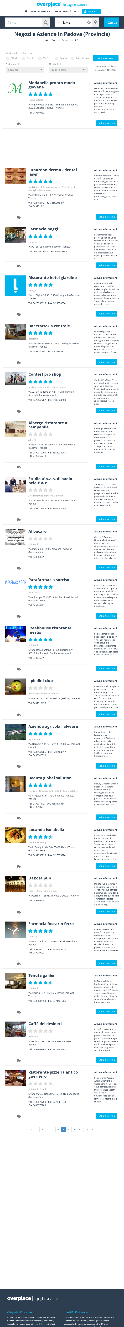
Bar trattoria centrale (49, 325)
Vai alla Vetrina (107, 123)
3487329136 (39, 703)
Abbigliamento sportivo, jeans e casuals (47, 387)
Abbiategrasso (95, 1320)
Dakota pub (39, 878)
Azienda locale (13, 1317)
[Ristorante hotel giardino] (15, 285)
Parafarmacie (34, 592)
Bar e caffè (33, 1036)
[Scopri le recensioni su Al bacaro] (19, 568)
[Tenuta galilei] (15, 981)
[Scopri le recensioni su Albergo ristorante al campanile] (19, 467)
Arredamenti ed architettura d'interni (46, 495)
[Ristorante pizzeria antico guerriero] (15, 1078)
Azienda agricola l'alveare (53, 726)
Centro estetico (70, 790)
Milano (104, 1324)
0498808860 (39, 1049)
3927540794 (59, 1049)
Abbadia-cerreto (71, 1317)
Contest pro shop (44, 374)
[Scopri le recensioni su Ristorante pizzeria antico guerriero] (19, 1116)
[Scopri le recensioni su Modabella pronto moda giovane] (19, 124)
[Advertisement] (60, 147)
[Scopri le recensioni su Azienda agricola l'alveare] (19, 767)
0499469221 (39, 605)
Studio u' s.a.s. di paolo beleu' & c (50, 480)
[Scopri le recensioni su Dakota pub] (19, 912)
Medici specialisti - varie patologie (44, 187)
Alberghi (32, 290)
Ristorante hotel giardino (52, 277)
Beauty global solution (50, 777)
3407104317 (59, 751)
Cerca (112, 22)
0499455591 (39, 657)
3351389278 (59, 949)
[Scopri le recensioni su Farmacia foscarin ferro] (19, 964)
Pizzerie (43, 1089)
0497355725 (39, 855)
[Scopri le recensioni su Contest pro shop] (19, 411)
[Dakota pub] (15, 884)
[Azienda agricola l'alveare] (15, 732)
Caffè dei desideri (45, 1023)
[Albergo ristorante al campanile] (15, 429)
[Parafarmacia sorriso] (15, 582)
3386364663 (59, 399)
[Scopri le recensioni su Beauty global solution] (19, 818)
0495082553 (39, 1000)
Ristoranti (33, 338)
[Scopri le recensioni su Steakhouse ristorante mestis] (19, 669)
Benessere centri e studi (49, 790)
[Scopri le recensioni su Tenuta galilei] (19, 1012)
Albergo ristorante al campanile (48, 425)
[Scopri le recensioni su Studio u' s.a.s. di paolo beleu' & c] (19, 520)
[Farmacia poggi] (15, 235)
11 (86, 1129)
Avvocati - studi (48, 1324)
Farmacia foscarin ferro (51, 923)
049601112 (39, 803)
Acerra (106, 1320)
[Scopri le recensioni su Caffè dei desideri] (19, 1061)
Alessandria (94, 1324)
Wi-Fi (46, 58)
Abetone (84, 1320)
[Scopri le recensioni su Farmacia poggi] (19, 266)
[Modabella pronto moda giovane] (15, 88)
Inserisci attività (62, 11)
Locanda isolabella (46, 829)
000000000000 (40, 251)
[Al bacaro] (15, 537)
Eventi (30, 58)
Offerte (14, 58)
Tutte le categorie (40, 11)
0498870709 (39, 1101)
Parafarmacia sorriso (48, 579)
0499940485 (39, 751)
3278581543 (59, 1101)
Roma (77, 1324)
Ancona (85, 1324)
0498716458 (39, 508)
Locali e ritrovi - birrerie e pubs (42, 890)
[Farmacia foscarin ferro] (15, 929)
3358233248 (59, 452)
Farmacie (32, 241)
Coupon (64, 58)
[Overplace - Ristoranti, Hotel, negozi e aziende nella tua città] (62, 4)
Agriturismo (34, 739)
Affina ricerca (105, 58)
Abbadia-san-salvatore (103, 1317)
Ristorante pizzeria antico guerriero (53, 1074)
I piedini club (40, 680)
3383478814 (58, 803)
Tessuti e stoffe (35, 99)
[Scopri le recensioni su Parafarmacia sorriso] (19, 617)
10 (80, 1129)
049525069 (39, 351)
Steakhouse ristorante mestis (50, 630)
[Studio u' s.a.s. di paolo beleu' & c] (15, 484)
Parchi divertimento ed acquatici (43, 693)
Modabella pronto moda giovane (51, 84)
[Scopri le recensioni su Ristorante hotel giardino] (19, 314)
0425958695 (39, 303)
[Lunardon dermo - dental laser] (15, 176)
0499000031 (39, 949)
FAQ (75, 11)
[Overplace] (47, 40)
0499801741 (39, 900)
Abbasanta (69, 1324)
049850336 (39, 202)
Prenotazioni (82, 58)
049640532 (39, 112)
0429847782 (39, 399)
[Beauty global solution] (15, 784)
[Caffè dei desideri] (15, 1029)
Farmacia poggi (43, 228)
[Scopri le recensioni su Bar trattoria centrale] (19, 363)
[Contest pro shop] (15, 378)
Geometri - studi (33, 1324)
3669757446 (59, 508)
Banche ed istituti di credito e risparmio (24, 1320)
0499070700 (39, 452)
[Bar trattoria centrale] (15, 332)
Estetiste (32, 790)
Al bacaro (37, 531)
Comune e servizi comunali (33, 1317)
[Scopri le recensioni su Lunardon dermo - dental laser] (19, 218)
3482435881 (58, 351)
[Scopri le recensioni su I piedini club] (19, 715)
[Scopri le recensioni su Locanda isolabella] (19, 867)
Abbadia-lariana (71, 1320)
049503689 (39, 556)
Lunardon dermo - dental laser (52, 172)
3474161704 (59, 1000)
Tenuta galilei (41, 975)
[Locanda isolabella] (15, 835)
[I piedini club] (15, 686)
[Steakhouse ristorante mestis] (15, 634)
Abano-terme (86, 1317)
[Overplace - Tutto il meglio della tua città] (26, 12)
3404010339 (58, 202)
